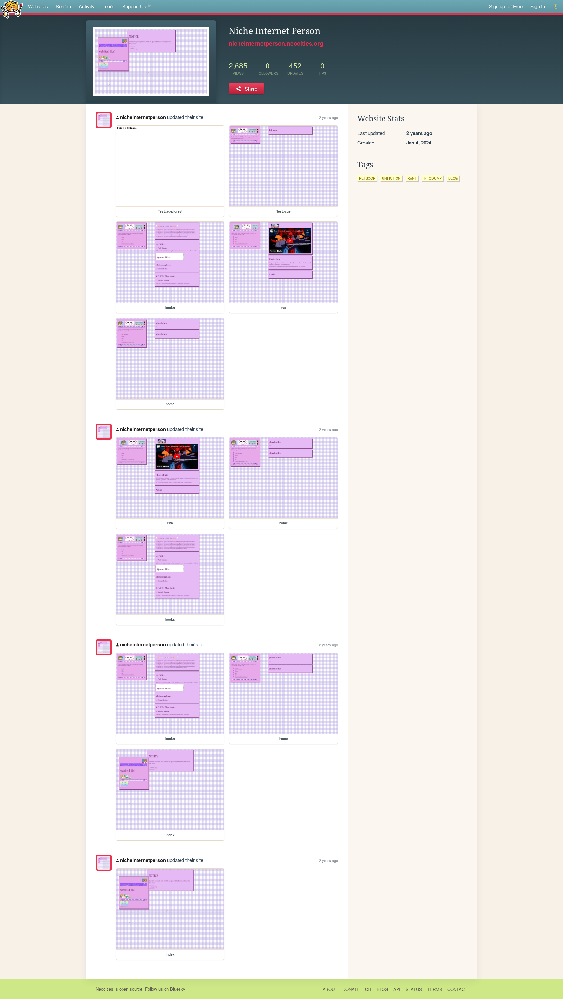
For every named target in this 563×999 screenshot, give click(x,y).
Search (63, 6)
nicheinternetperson (143, 117)
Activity (86, 6)
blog (453, 178)
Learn (108, 6)
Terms (434, 989)
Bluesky (177, 989)
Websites (38, 6)
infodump (432, 178)
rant (412, 178)
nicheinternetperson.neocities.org (276, 43)
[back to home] (12, 9)
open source (130, 989)
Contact (457, 989)
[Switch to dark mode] (556, 6)
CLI (368, 989)
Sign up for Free (506, 6)
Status (414, 989)
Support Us (134, 6)
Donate (351, 989)
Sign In (537, 6)
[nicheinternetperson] (103, 120)
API (396, 989)
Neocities (104, 989)
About (330, 989)
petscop (367, 178)
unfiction (391, 178)
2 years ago (328, 117)
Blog (382, 989)
